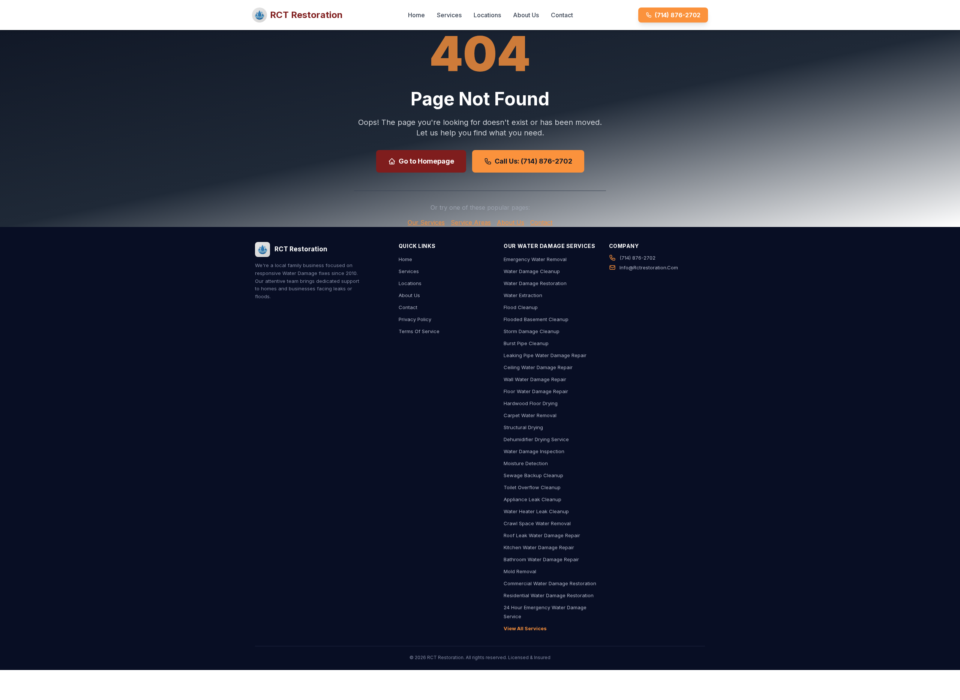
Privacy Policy (415, 319)
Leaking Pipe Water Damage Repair (545, 355)
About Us (526, 15)
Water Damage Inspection (534, 451)
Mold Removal (520, 571)
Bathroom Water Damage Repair (541, 559)
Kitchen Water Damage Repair (539, 547)
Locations (487, 15)
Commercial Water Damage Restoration (550, 583)
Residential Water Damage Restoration (549, 595)
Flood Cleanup (521, 307)
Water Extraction (523, 295)
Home (416, 15)
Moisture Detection (526, 463)
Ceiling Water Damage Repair (538, 367)
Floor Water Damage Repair (536, 391)
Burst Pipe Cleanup (526, 343)
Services (449, 15)
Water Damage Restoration (535, 283)
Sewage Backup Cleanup (533, 475)
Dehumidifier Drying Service (536, 439)
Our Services (426, 222)
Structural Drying (523, 427)
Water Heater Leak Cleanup (536, 511)
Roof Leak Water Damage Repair (542, 535)
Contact (562, 15)
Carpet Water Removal (530, 415)
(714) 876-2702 (677, 15)
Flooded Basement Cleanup (536, 319)
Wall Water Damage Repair (535, 379)
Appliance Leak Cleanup (532, 499)
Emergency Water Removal (535, 259)
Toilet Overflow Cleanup (532, 487)
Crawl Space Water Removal (537, 523)
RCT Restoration (306, 14)
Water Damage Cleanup (532, 271)
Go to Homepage (426, 161)
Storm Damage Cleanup (532, 331)
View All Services (525, 628)
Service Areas (471, 222)
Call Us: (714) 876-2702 (533, 161)
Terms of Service (419, 331)
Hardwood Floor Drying (531, 403)
